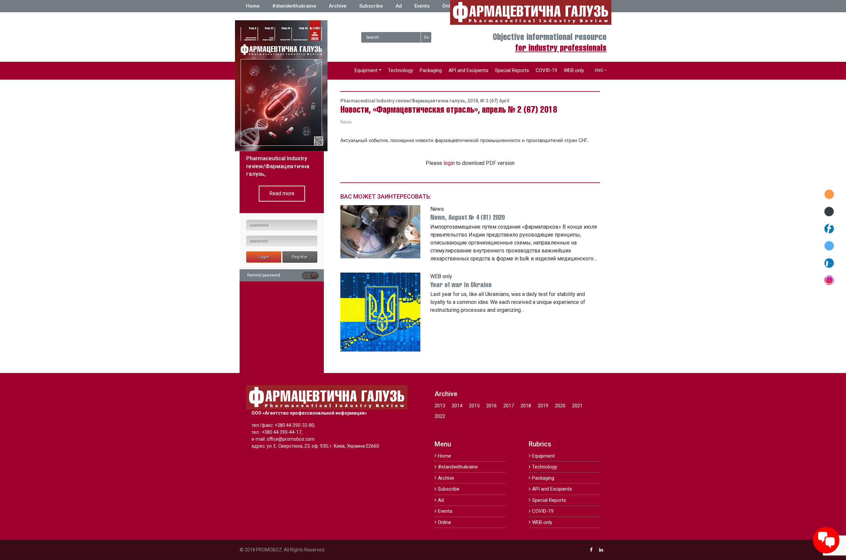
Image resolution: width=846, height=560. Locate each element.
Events (422, 6)
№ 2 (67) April (494, 100)
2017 (508, 406)
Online (449, 6)
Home (253, 6)
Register (300, 256)
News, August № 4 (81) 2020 (467, 218)
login (449, 163)
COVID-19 (546, 70)
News (346, 122)
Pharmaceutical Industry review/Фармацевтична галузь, (403, 100)
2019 (543, 406)
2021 (577, 406)
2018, (473, 100)
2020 (560, 406)
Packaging (431, 70)
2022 (440, 416)
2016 (491, 406)
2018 (525, 406)
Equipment (366, 70)
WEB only (574, 70)
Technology (400, 70)
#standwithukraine (294, 6)
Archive (338, 6)
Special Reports (512, 70)
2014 (457, 406)
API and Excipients (468, 70)
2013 (440, 406)
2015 (474, 406)
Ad (399, 6)
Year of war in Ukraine (461, 285)
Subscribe (371, 6)
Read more (281, 193)
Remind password (263, 275)
